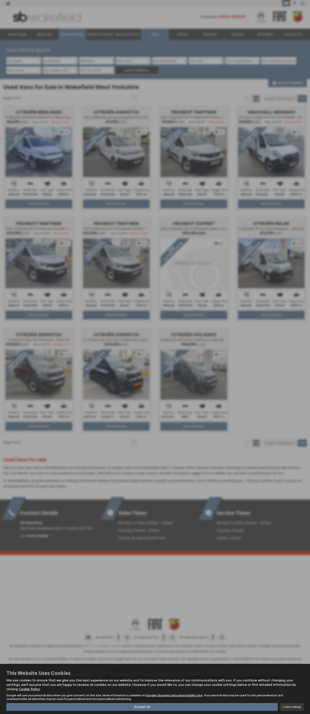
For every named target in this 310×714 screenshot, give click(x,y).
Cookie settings (292, 706)
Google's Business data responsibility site (174, 695)
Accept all (142, 707)
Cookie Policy (29, 689)
